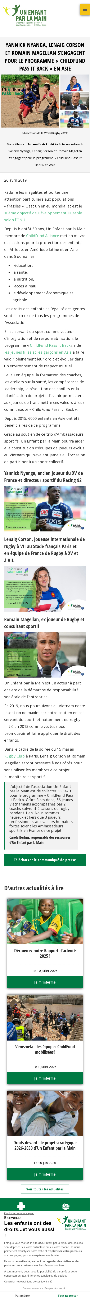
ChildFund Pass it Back (50, 345)
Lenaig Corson (18, 539)
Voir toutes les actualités (45, 1189)
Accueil (33, 144)
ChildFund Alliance (42, 235)
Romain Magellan (21, 619)
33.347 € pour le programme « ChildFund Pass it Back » (41, 795)
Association (71, 144)
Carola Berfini (19, 837)
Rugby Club (14, 756)
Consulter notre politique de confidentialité (28, 1281)
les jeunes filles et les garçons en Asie (38, 352)
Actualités (50, 144)
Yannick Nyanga (19, 472)
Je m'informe (45, 982)
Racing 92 (72, 480)
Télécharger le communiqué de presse (45, 859)
